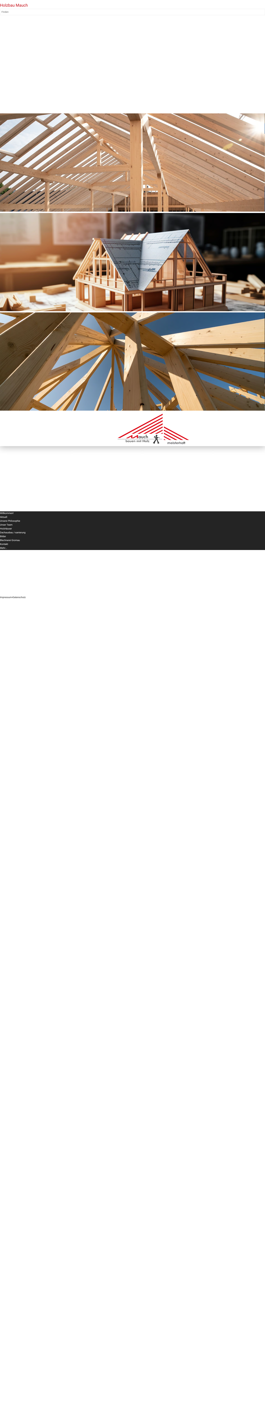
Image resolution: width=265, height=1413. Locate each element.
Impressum (6, 597)
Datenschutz (19, 597)
